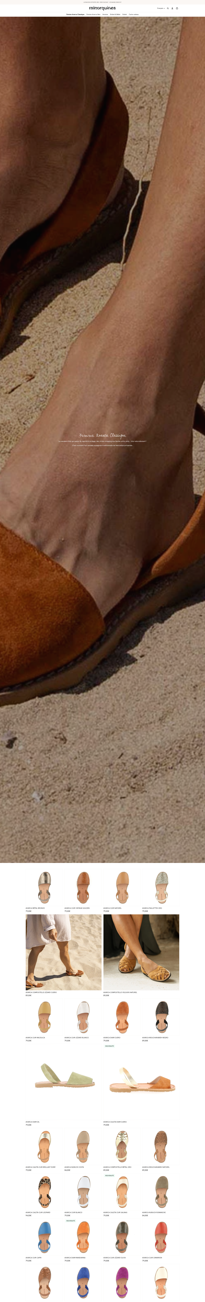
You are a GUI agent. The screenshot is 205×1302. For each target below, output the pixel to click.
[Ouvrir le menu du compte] (172, 8)
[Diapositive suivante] (59, 887)
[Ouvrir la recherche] (167, 8)
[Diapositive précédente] (29, 887)
